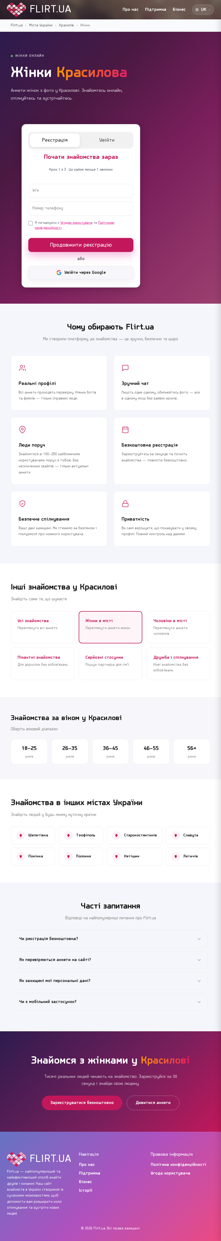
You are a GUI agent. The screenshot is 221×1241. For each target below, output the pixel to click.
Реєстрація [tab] (55, 140)
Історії (85, 1191)
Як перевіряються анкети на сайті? (55, 960)
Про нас (131, 10)
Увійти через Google (85, 273)
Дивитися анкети (153, 1103)
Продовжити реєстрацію (81, 245)
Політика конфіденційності (178, 1165)
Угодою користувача (76, 223)
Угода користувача (170, 1173)
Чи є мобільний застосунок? (48, 1002)
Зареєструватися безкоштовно (82, 1103)
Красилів (66, 25)
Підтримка (155, 10)
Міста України (41, 25)
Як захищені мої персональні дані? (55, 981)
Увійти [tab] (107, 140)
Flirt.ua (17, 25)
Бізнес (179, 10)
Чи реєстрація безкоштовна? (48, 939)
